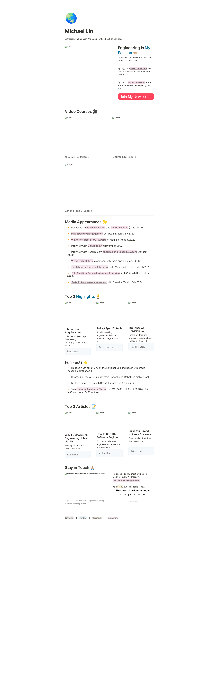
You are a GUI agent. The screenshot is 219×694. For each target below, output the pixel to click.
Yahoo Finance (119, 227)
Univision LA (95, 245)
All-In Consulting (138, 68)
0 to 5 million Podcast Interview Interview (96, 273)
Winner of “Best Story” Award (88, 239)
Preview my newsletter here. (126, 480)
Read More (72, 351)
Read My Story (138, 347)
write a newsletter (136, 82)
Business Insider (95, 227)
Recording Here (106, 347)
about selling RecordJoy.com (120, 251)
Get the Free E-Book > (79, 210)
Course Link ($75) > (77, 157)
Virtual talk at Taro (82, 260)
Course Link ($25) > (125, 156)
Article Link (72, 454)
